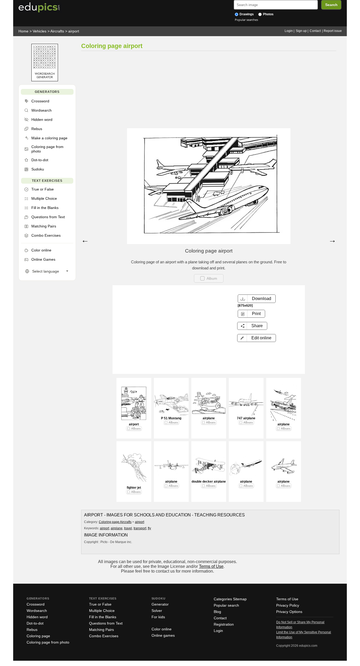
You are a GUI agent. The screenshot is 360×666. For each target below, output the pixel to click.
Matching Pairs (101, 629)
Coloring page (38, 636)
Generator (160, 604)
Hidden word (37, 617)
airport (73, 31)
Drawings (246, 14)
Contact (315, 31)
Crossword (36, 604)
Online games (163, 635)
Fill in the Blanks (102, 617)
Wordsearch (37, 610)
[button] (256, 338)
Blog (217, 612)
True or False (100, 604)
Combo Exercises (103, 636)
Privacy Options (289, 612)
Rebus (32, 629)
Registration (224, 624)
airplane (209, 418)
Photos (268, 14)
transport (140, 528)
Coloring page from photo (48, 642)
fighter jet (134, 487)
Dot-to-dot (35, 623)
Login (289, 31)
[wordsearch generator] (44, 80)
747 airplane (246, 418)
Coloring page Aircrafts (115, 522)
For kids (158, 617)
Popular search (226, 605)
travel (128, 528)
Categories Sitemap (230, 599)
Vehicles (39, 31)
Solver (157, 610)
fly (149, 528)
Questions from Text (106, 623)
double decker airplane (209, 481)
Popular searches (246, 20)
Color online (162, 629)
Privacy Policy (287, 605)
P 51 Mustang (171, 418)
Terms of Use (211, 566)
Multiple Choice (102, 610)
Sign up (301, 31)
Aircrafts (57, 31)
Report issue (333, 31)
